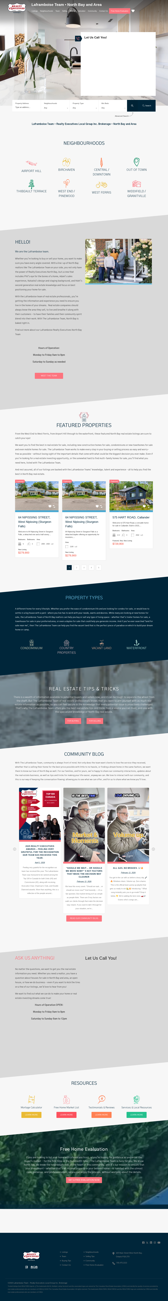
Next (153, 849)
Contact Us (103, 11)
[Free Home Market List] (66, 1099)
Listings (35, 11)
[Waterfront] (137, 643)
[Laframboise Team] (17, 12)
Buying (72, 11)
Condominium (31, 648)
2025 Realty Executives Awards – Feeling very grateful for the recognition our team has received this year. (40, 852)
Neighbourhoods (46, 11)
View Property (36, 504)
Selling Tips (90, 832)
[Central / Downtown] (102, 163)
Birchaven (66, 169)
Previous (14, 849)
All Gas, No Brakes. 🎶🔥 (128, 823)
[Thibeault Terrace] (31, 184)
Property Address (22, 103)
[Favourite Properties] (133, 11)
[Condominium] (31, 643)
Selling (64, 11)
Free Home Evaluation (119, 11)
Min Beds (105, 103)
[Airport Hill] (31, 163)
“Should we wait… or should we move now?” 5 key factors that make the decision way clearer (84, 823)
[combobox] (55, 108)
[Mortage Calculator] (31, 1099)
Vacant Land (101, 648)
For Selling (95, 721)
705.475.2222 (121, 1263)
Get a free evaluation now (84, 1180)
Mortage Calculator (31, 1107)
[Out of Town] (136, 162)
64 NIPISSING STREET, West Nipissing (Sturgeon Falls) (34, 522)
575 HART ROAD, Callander (131, 517)
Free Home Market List (66, 1107)
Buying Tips (66, 1261)
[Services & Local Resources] (136, 1099)
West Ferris (101, 192)
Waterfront (137, 648)
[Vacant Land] (102, 643)
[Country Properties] (66, 643)
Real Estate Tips (79, 832)
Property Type (78, 103)
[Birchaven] (66, 162)
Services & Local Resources (136, 1107)
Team (57, 11)
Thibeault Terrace (31, 191)
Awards (40, 823)
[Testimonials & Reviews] (101, 1099)
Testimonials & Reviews (101, 1107)
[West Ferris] (101, 184)
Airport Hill (31, 171)
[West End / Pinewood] (66, 183)
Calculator (81, 11)
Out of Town (137, 169)
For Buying (73, 721)
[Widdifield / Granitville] (136, 183)
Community (92, 11)
